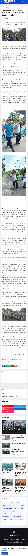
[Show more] (18, 366)
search (21, 519)
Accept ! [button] (5, 553)
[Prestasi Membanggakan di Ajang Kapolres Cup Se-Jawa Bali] (7, 482)
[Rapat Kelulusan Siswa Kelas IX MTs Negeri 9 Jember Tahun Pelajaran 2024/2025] (20, 482)
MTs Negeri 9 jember (6, 361)
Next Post (24, 386)
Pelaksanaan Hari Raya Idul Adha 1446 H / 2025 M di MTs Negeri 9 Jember (20, 473)
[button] (1, 2)
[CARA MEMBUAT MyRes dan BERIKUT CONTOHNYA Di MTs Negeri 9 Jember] (6, 451)
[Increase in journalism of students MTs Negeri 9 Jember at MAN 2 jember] (6, 437)
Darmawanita (11, 505)
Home (3, 7)
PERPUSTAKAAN (17, 516)
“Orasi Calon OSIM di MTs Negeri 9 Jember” (18, 444)
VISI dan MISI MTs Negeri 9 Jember (10, 396)
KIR (15, 508)
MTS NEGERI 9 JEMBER (9, 2)
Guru (10, 359)
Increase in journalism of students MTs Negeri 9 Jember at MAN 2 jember (18, 437)
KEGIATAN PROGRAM (17, 359)
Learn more (4, 550)
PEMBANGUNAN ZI (7, 516)
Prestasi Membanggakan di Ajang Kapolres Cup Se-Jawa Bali (13, 429)
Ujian (4, 522)
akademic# (5, 502)
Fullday (18, 505)
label (4, 511)
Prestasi (16, 519)
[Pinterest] (12, 366)
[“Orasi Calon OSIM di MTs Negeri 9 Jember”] (6, 445)
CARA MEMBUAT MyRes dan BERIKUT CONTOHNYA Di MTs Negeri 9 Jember (17, 451)
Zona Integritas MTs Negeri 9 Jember (6, 471)
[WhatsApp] (9, 366)
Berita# (4, 505)
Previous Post (4, 386)
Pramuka (22, 361)
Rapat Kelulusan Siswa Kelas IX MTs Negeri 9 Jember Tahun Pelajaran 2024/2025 (20, 489)
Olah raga (14, 513)
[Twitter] (6, 366)
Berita (7, 7)
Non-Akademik (15, 361)
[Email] (15, 366)
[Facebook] (3, 366)
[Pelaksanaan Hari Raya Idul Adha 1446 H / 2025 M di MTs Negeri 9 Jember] (20, 466)
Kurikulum (21, 508)
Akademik (12, 502)
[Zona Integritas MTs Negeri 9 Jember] (7, 466)
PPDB (4, 519)
